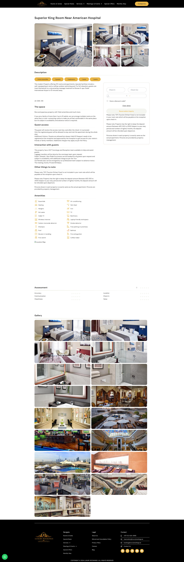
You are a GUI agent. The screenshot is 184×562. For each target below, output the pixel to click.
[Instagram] (127, 551)
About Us (95, 535)
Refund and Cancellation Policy (101, 539)
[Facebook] (123, 551)
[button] (5, 557)
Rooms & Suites (56, 4)
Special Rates (69, 4)
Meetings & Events (93, 4)
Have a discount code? (118, 101)
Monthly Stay (121, 4)
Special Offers (109, 4)
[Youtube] (137, 551)
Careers (94, 546)
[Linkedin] (142, 551)
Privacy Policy (96, 543)
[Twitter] (132, 551)
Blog (93, 550)
